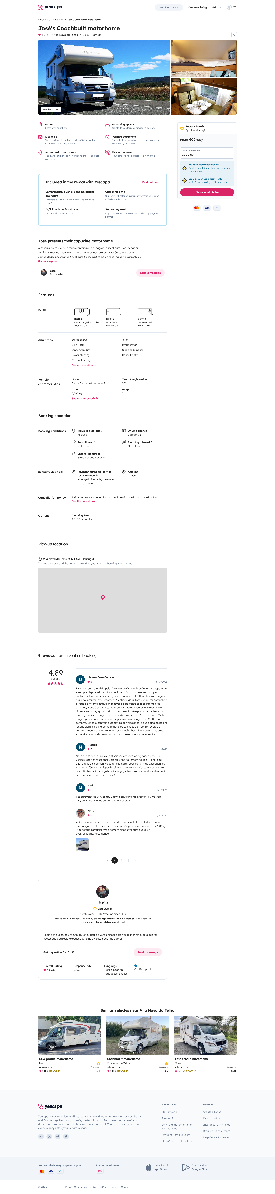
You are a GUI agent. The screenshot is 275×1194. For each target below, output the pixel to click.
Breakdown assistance (216, 1131)
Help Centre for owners (217, 1137)
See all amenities (83, 365)
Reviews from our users (176, 1134)
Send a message (150, 272)
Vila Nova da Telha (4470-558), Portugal (78, 34)
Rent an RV (168, 1118)
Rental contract (212, 1118)
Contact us (80, 1187)
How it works (169, 1111)
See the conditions (83, 501)
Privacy (113, 1187)
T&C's (102, 1187)
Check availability (207, 192)
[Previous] (42, 1035)
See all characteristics (86, 398)
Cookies (126, 1187)
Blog (68, 1187)
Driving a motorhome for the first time (177, 1126)
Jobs (93, 1187)
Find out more (151, 182)
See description (48, 261)
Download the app (169, 7)
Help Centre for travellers (177, 1141)
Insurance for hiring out (217, 1124)
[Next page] (135, 860)
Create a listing (197, 7)
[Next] (97, 1035)
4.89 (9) (45, 34)
